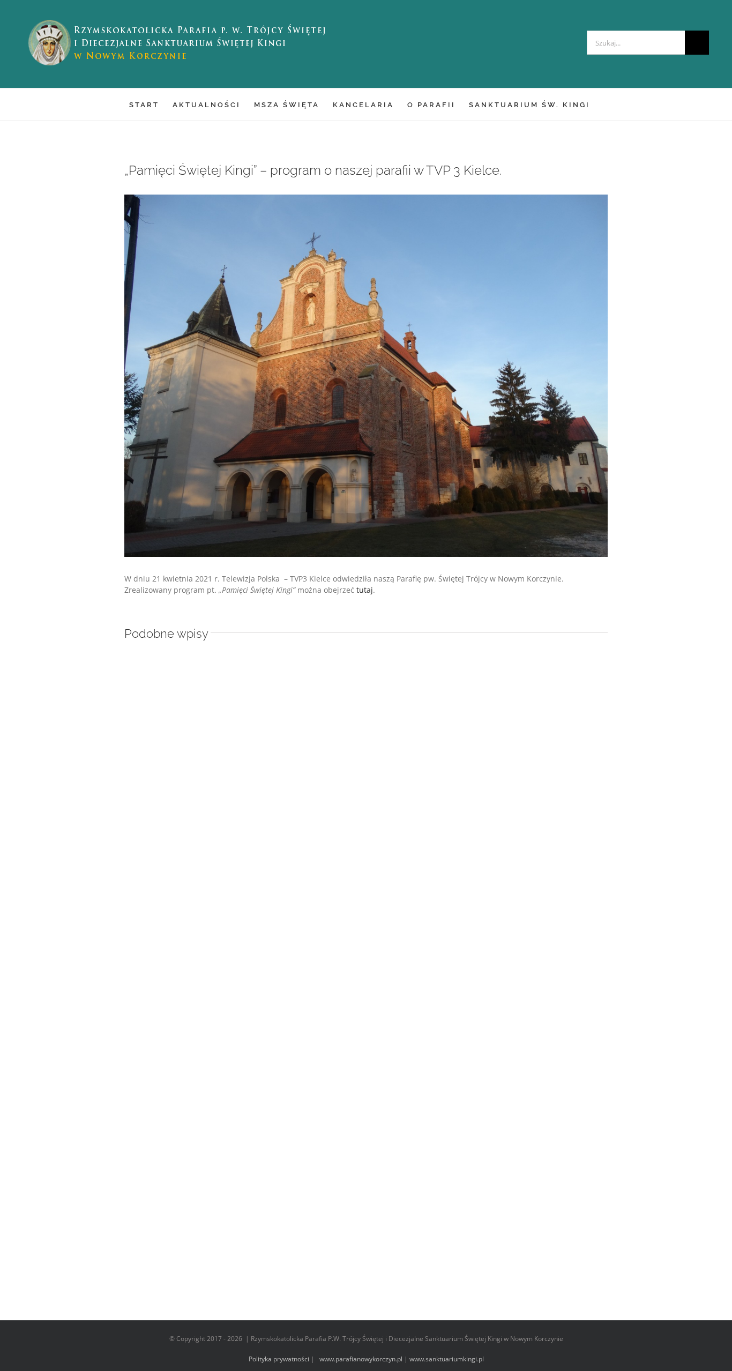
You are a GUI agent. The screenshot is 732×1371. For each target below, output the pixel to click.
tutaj (364, 590)
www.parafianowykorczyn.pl (360, 1358)
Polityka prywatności (279, 1358)
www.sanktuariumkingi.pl (446, 1358)
